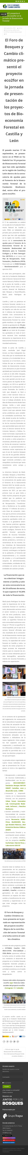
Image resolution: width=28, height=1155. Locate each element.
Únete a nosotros (7, 1092)
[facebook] (16, 2)
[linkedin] (24, 2)
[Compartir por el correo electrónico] (14, 1041)
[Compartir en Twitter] (7, 1041)
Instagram (9, 988)
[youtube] (22, 2)
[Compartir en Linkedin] (11, 1041)
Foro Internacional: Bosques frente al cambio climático (14, 1055)
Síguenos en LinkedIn (9, 1142)
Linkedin (20, 988)
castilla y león (15, 30)
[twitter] (18, 2)
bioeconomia (8, 30)
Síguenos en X (8, 1135)
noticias (20, 28)
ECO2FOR (6, 32)
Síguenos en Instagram (10, 1137)
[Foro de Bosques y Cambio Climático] (10, 6)
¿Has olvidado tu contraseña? (11, 1090)
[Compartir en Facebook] (4, 1041)
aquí (11, 983)
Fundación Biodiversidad (15, 32)
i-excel (18, 1150)
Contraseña (5, 1077)
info (6, 34)
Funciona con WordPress (8, 1150)
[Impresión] (18, 1041)
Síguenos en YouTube (9, 1140)
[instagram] (20, 2)
